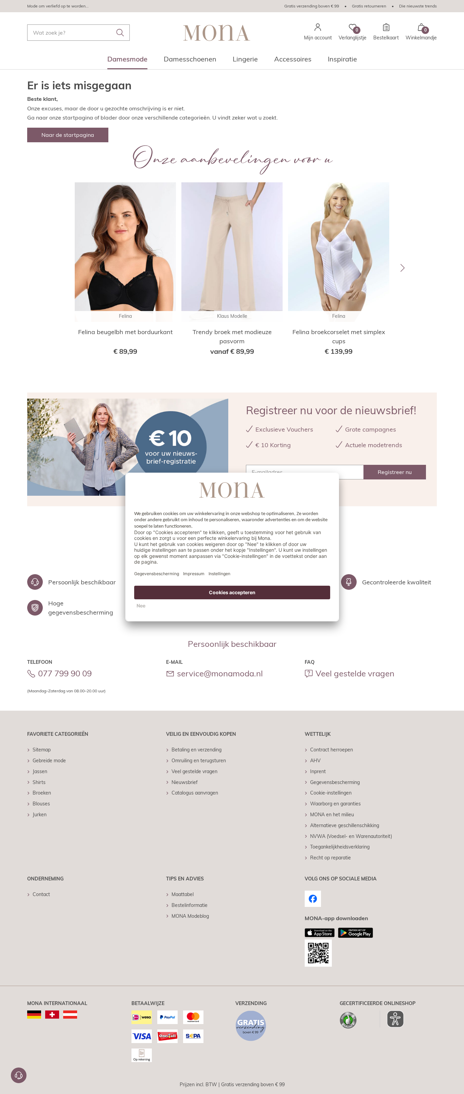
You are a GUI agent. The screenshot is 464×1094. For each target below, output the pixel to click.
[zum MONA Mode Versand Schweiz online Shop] (52, 1014)
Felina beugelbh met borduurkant (125, 332)
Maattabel (183, 894)
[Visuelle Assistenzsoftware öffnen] (392, 1018)
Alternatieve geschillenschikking (344, 825)
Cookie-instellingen (331, 793)
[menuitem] (127, 61)
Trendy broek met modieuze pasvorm (232, 336)
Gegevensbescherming (335, 782)
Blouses (41, 804)
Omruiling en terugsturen (199, 761)
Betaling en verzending (196, 750)
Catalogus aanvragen (195, 793)
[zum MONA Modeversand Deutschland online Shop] (34, 1014)
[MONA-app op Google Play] (355, 933)
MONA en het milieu (332, 815)
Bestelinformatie (190, 905)
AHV (315, 761)
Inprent (318, 771)
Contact (41, 894)
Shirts (39, 782)
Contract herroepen (331, 750)
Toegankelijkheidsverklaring (340, 847)
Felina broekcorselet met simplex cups (338, 336)
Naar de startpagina (67, 134)
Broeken (42, 793)
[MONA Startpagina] (216, 32)
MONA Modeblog (190, 916)
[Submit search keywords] (120, 32)
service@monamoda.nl (220, 673)
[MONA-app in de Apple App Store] (320, 932)
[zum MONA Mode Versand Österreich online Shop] (70, 1014)
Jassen (40, 771)
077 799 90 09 (65, 673)
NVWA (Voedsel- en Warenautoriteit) (351, 836)
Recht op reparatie (330, 858)
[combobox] (78, 32)
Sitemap (42, 750)
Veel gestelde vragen (355, 673)
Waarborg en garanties (335, 804)
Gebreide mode (49, 761)
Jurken (40, 815)
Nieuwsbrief (185, 782)
